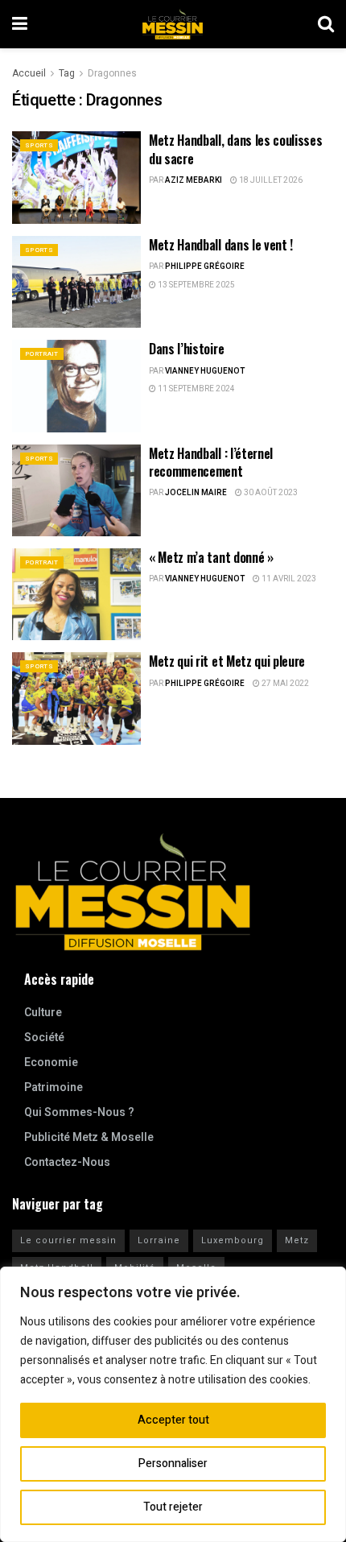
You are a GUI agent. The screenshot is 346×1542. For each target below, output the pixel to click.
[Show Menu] (19, 24)
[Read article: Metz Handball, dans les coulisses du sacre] (76, 177)
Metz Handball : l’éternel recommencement (211, 462)
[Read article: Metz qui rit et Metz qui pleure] (76, 698)
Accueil (29, 73)
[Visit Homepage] (173, 24)
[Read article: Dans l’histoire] (76, 386)
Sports (39, 145)
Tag (67, 73)
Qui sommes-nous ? (79, 1112)
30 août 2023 (270, 492)
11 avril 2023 (288, 579)
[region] (173, 1404)
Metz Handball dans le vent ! (221, 244)
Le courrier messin (68, 1240)
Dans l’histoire (186, 348)
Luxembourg (232, 1240)
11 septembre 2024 (195, 389)
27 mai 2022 (284, 683)
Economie (51, 1062)
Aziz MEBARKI (193, 180)
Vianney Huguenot (205, 371)
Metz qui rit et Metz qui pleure (227, 661)
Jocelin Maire (196, 492)
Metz (297, 1240)
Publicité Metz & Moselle (89, 1137)
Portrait (42, 353)
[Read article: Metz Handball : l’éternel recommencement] (76, 490)
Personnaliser (173, 1463)
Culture (43, 1012)
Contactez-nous (67, 1162)
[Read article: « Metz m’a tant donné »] (76, 594)
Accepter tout (173, 1420)
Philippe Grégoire (205, 266)
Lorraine (159, 1240)
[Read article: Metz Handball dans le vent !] (76, 282)
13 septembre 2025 (195, 285)
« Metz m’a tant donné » (211, 557)
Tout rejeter (173, 1507)
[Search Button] (326, 24)
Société (44, 1037)
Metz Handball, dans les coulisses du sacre (235, 148)
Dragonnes (112, 73)
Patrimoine (53, 1087)
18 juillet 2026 (270, 180)
